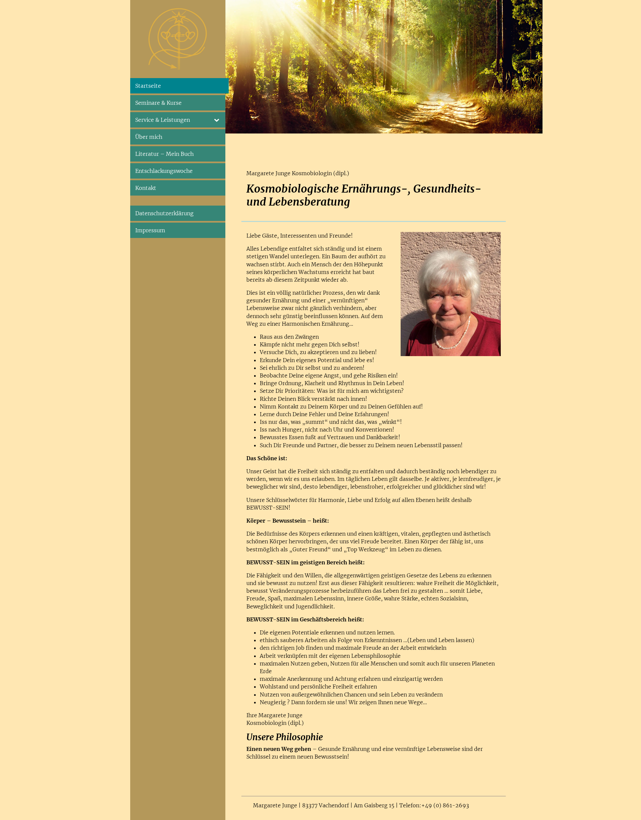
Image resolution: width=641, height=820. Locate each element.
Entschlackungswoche (164, 171)
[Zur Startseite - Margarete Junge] (177, 38)
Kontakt (145, 188)
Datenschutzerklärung (164, 213)
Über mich (148, 136)
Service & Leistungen (162, 119)
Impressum (150, 230)
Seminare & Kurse (158, 102)
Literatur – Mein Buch (164, 154)
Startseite (148, 85)
